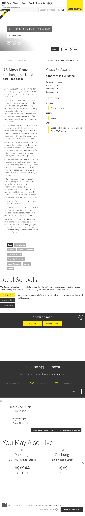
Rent (24, 3)
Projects (40, 3)
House (10, 268)
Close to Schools (25, 249)
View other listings (40, 430)
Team (16, 3)
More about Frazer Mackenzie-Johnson (65, 430)
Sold (31, 3)
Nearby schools (52, 323)
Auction (11, 249)
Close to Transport (16, 259)
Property (32, 323)
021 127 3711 (23, 421)
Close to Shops (14, 254)
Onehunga (10, 60)
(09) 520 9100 (23, 423)
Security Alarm (14, 264)
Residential (20, 245)
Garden (27, 264)
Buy (9, 3)
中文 (50, 3)
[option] (22, 462)
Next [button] (83, 464)
